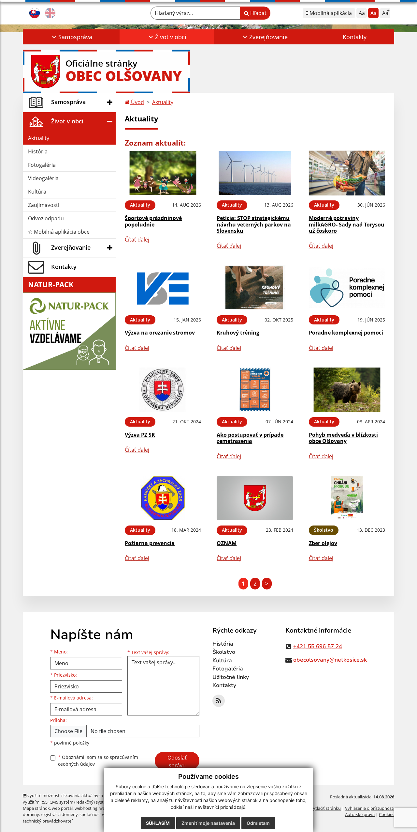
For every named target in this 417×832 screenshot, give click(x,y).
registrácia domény (59, 814)
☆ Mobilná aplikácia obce (59, 231)
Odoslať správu (177, 761)
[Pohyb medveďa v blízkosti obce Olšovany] (347, 390)
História (38, 151)
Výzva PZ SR (140, 434)
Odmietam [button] (258, 823)
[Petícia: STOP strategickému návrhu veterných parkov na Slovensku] (255, 173)
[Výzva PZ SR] (163, 390)
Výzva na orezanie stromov (160, 332)
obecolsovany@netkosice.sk (330, 660)
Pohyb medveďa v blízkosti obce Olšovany (343, 438)
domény (31, 814)
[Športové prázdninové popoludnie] (163, 173)
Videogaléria (43, 178)
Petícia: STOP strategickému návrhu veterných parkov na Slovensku (254, 224)
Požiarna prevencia (150, 543)
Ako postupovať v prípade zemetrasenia (250, 438)
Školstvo (223, 652)
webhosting (86, 808)
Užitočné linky (230, 677)
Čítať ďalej (137, 239)
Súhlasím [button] (158, 823)
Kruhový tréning (238, 332)
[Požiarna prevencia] (163, 498)
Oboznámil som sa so (98, 760)
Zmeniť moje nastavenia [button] (208, 823)
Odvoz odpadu (46, 218)
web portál (62, 808)
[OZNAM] (255, 498)
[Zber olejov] (347, 498)
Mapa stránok (36, 808)
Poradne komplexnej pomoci (346, 332)
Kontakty (355, 37)
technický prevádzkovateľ (47, 821)
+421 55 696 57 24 (317, 646)
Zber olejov (323, 543)
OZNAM (227, 543)
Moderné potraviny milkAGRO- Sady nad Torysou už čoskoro (346, 224)
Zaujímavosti (43, 205)
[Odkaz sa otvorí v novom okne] (218, 701)
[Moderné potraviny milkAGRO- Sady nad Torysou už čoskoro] (347, 173)
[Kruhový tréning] (255, 287)
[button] (71, 36)
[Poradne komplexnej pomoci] (347, 287)
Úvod (137, 102)
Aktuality (38, 138)
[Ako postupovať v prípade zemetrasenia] (255, 390)
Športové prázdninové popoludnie (153, 221)
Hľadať (257, 13)
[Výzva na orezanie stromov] (163, 287)
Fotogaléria (42, 164)
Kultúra (37, 191)
